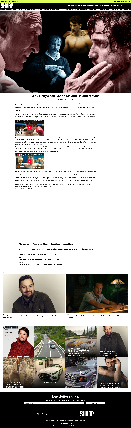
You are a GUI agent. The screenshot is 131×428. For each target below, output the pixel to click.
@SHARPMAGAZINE (12, 324)
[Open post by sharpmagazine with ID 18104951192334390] (81, 372)
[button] (123, 5)
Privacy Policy (50, 421)
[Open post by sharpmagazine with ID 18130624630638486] (50, 372)
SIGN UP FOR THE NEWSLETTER (122, 1)
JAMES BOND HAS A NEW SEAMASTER (53, 9)
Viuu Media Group (73, 425)
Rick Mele (60, 99)
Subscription (69, 421)
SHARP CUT (116, 5)
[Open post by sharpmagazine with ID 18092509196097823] (81, 341)
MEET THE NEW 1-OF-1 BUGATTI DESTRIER (31, 9)
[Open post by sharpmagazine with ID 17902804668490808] (18, 372)
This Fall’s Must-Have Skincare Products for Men (38, 254)
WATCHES (77, 5)
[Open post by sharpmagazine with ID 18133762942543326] (112, 341)
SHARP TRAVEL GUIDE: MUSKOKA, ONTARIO (76, 9)
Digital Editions (80, 421)
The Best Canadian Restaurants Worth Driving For (39, 259)
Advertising (60, 421)
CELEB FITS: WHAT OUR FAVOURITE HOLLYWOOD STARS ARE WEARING (108, 9)
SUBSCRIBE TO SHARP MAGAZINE (9, 1)
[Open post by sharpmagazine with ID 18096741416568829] (18, 341)
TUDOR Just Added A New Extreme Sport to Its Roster (40, 264)
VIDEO (101, 5)
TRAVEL (97, 5)
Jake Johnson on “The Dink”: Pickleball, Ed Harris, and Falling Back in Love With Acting (32, 317)
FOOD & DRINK (90, 5)
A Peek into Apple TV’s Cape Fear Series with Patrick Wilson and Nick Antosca (94, 317)
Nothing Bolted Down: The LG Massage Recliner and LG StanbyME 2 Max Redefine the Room (56, 249)
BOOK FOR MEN (108, 5)
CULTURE (83, 5)
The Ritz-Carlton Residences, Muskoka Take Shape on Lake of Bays (46, 244)
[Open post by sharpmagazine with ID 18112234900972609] (50, 341)
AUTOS (72, 5)
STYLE (68, 5)
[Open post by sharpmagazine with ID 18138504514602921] (112, 372)
